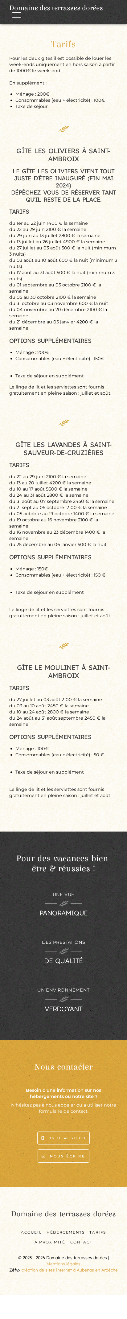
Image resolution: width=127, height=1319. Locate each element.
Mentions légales (63, 1263)
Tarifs (97, 1232)
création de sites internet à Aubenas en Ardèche (70, 1269)
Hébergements (65, 1232)
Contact (81, 1242)
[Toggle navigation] (16, 15)
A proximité (50, 1242)
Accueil (31, 1232)
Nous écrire (65, 1156)
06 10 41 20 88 (66, 1138)
